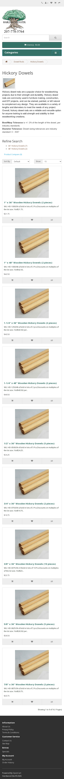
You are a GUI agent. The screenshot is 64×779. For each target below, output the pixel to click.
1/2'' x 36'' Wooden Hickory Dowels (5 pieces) (29, 443)
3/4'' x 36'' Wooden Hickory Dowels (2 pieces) (29, 503)
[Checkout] (59, 3)
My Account (7, 759)
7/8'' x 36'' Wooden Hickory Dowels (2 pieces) (29, 684)
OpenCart (17, 773)
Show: (38, 161)
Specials (5, 751)
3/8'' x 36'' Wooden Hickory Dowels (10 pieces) (30, 563)
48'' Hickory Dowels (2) (17, 149)
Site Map (5, 743)
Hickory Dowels (36, 61)
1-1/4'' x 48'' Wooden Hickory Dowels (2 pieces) (30, 383)
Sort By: (7, 161)
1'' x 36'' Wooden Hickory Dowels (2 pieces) (28, 202)
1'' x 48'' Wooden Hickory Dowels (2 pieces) (28, 262)
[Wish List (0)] (51, 3)
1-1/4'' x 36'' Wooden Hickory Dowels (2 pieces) (30, 322)
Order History (8, 762)
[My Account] (46, 3)
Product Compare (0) (13, 154)
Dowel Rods (19, 61)
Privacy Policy (8, 729)
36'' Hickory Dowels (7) (17, 146)
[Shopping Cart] (55, 3)
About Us (6, 726)
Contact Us (6, 740)
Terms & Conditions (10, 732)
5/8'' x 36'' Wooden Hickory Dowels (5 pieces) (29, 624)
